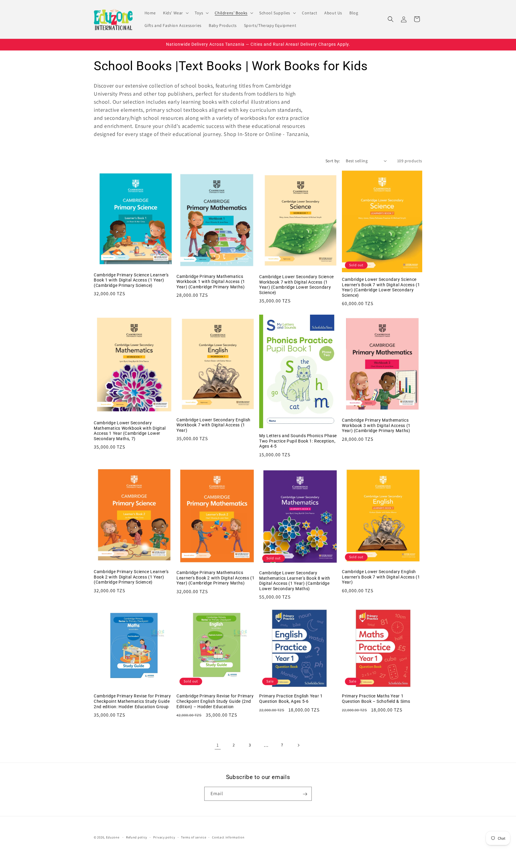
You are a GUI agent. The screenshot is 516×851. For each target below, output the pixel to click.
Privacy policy (164, 837)
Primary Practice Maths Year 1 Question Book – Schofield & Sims (376, 699)
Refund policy (136, 837)
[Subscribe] (304, 794)
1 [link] (217, 745)
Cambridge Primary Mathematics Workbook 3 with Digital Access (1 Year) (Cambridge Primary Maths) (376, 425)
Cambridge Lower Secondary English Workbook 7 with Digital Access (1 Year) (213, 425)
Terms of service (193, 837)
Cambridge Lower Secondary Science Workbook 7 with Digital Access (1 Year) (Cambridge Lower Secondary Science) (296, 284)
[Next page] (298, 745)
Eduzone (112, 837)
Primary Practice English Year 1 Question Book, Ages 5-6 (291, 699)
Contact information (228, 837)
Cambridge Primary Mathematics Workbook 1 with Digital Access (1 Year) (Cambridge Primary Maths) (210, 281)
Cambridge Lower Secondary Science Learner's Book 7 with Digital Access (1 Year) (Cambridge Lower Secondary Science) (381, 287)
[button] (175, 13)
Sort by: (332, 160)
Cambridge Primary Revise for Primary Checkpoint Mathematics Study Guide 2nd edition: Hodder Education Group (132, 701)
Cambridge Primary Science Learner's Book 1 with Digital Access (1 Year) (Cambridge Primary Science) (131, 280)
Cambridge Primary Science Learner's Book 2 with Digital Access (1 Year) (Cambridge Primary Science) (131, 576)
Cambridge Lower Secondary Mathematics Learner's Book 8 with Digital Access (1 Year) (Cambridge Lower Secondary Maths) (294, 580)
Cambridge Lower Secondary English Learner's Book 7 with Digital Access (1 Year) (381, 576)
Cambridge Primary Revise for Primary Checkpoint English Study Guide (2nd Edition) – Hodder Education (215, 701)
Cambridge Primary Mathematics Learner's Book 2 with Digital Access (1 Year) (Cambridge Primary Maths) (215, 577)
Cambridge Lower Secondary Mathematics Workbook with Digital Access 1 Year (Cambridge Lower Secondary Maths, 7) (130, 430)
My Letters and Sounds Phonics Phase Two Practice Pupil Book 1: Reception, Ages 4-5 (298, 441)
